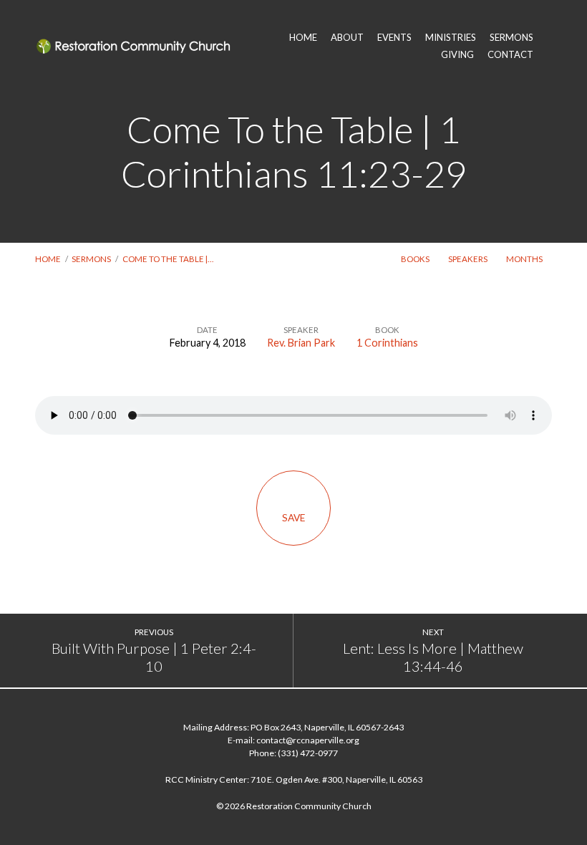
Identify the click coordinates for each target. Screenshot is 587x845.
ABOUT (347, 37)
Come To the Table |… (167, 259)
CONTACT (510, 54)
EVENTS (394, 37)
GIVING (457, 54)
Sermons (91, 259)
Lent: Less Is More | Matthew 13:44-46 (433, 657)
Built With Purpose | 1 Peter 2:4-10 (154, 657)
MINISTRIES (450, 37)
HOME (303, 37)
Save (293, 517)
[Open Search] (548, 46)
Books (416, 259)
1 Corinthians (387, 343)
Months (525, 259)
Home (48, 259)
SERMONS (511, 37)
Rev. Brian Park (301, 343)
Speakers (468, 259)
